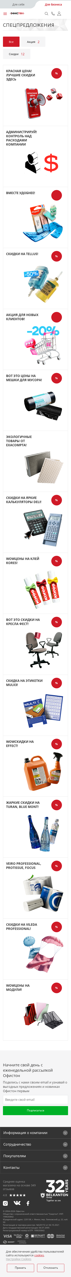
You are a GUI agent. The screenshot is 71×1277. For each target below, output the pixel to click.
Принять (20, 1268)
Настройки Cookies (18, 1259)
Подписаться (35, 1111)
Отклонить (50, 1268)
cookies (39, 1255)
